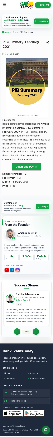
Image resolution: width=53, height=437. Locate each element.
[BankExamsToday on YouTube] (6, 270)
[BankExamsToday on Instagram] (17, 270)
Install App (43, 21)
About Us (34, 373)
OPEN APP (44, 5)
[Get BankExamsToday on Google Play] (34, 413)
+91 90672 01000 (18, 401)
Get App (44, 207)
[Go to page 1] (17, 331)
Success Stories (37, 378)
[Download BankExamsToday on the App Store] (13, 413)
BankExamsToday (18, 351)
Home (5, 32)
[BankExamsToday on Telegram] (12, 270)
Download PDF (24, 166)
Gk (14, 32)
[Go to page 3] (36, 331)
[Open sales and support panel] (46, 430)
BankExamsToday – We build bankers (28, 430)
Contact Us (9, 378)
